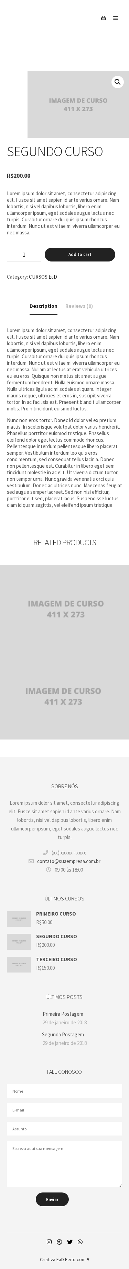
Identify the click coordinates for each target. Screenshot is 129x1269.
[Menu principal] (116, 18)
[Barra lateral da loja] (103, 18)
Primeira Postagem (63, 1014)
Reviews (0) (79, 306)
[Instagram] (49, 1241)
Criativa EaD (52, 1259)
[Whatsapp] (80, 1241)
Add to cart (80, 254)
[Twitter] (69, 1241)
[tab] (43, 306)
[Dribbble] (59, 1241)
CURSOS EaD (43, 276)
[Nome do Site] (41, 18)
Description (43, 306)
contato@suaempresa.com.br (68, 861)
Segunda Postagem (63, 1034)
